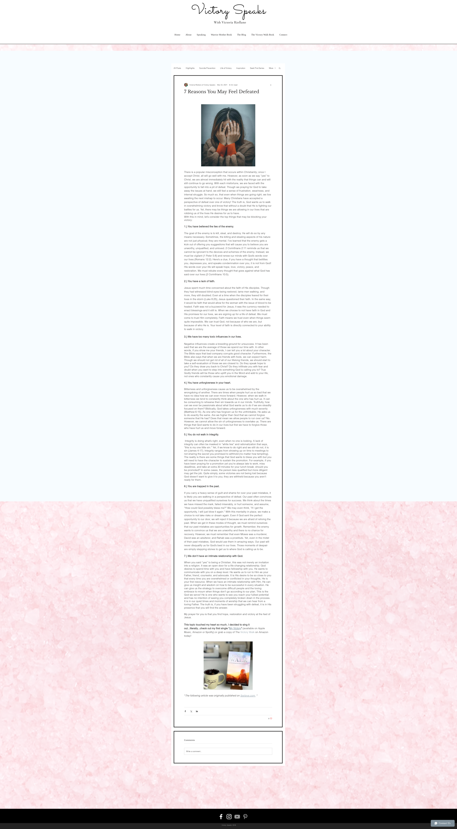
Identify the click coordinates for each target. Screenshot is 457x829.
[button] (262, 18)
